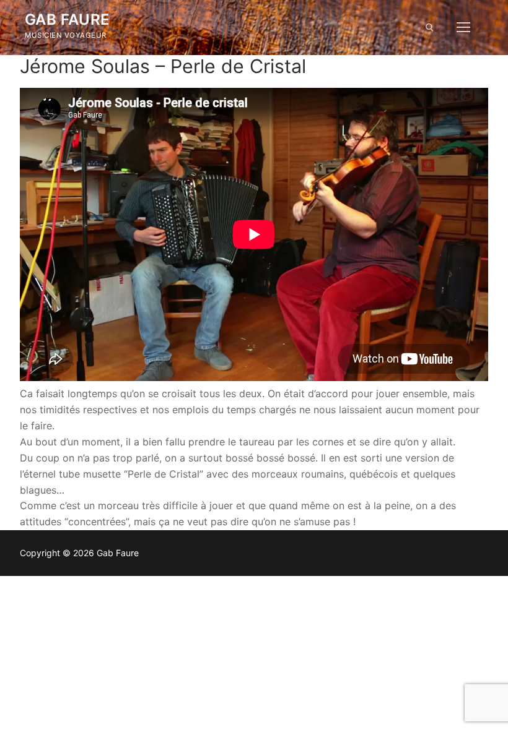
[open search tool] (430, 28)
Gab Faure (67, 19)
